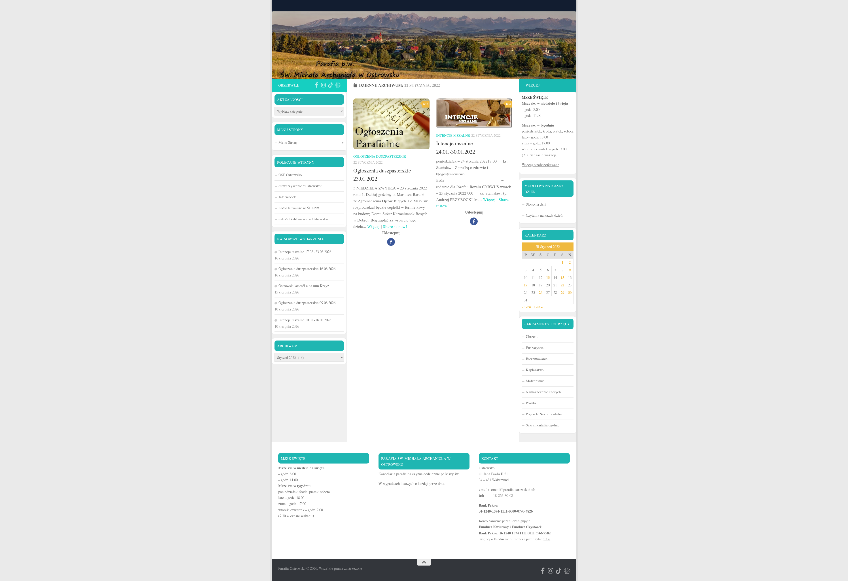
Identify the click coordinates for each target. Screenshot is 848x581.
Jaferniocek (287, 196)
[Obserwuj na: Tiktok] (330, 85)
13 (548, 277)
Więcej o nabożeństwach (540, 164)
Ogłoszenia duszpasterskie (379, 156)
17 (525, 285)
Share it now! (395, 226)
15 (562, 277)
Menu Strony (287, 142)
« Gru (526, 307)
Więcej (373, 226)
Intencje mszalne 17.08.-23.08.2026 (304, 251)
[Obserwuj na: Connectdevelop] (337, 85)
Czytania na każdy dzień (544, 215)
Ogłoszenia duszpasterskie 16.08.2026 (306, 268)
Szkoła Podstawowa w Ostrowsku (303, 218)
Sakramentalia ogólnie (543, 425)
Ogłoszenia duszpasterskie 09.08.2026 (306, 302)
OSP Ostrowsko (290, 174)
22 (562, 285)
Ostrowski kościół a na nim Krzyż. (304, 285)
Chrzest (532, 336)
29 (562, 292)
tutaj (546, 538)
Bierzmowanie (537, 358)
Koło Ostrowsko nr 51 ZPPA (299, 207)
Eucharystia (535, 347)
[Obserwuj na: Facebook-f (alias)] (316, 85)
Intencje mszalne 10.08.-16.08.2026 (304, 319)
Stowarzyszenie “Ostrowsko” (300, 185)
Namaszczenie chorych (543, 391)
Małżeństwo (535, 380)
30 (570, 292)
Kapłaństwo (534, 369)
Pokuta (531, 402)
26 (540, 292)
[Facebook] (391, 242)
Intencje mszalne (453, 135)
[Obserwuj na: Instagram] (323, 85)
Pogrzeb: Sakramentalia (544, 413)
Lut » (538, 307)
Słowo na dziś (536, 204)
